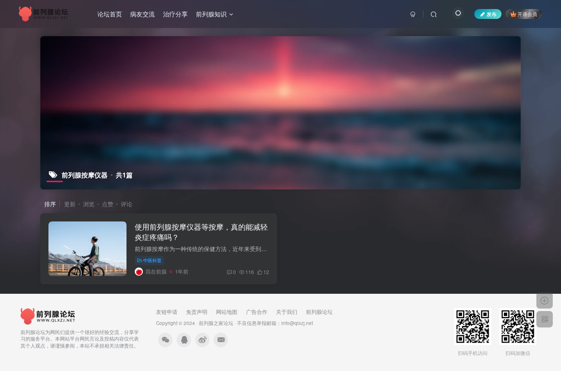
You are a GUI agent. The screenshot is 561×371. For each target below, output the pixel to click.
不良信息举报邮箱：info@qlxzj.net (275, 323)
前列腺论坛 (319, 312)
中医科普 (152, 260)
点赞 (107, 204)
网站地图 (226, 312)
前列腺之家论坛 (216, 323)
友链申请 (166, 312)
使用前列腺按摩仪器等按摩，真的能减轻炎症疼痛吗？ (201, 231)
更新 (70, 204)
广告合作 (256, 312)
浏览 (88, 204)
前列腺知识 (211, 13)
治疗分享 (175, 13)
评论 (126, 204)
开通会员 (527, 13)
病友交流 (142, 13)
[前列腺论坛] (48, 315)
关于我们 (286, 312)
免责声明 (196, 312)
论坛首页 (109, 13)
